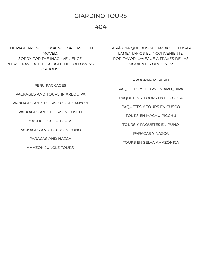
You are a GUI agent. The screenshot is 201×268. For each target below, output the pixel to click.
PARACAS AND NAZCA (50, 138)
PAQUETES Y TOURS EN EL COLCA (151, 98)
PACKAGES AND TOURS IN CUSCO (50, 112)
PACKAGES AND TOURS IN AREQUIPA (50, 94)
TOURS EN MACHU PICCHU (151, 115)
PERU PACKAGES (50, 85)
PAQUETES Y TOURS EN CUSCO (150, 106)
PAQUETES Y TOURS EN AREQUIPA (151, 89)
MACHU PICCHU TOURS (50, 121)
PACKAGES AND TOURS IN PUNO (50, 129)
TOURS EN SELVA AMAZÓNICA (151, 142)
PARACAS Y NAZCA (151, 133)
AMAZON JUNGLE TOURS (50, 147)
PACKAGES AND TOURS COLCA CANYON (50, 103)
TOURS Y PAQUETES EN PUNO (150, 124)
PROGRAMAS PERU (151, 80)
